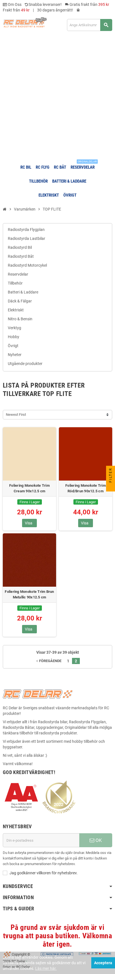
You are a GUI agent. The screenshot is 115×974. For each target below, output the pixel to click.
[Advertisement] (57, 97)
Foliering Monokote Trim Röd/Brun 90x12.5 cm (85, 488)
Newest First (16, 414)
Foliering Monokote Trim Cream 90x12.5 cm (29, 488)
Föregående (48, 661)
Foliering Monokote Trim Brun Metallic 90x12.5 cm (29, 594)
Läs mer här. (46, 968)
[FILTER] (110, 487)
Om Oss (14, 4)
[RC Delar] (25, 22)
